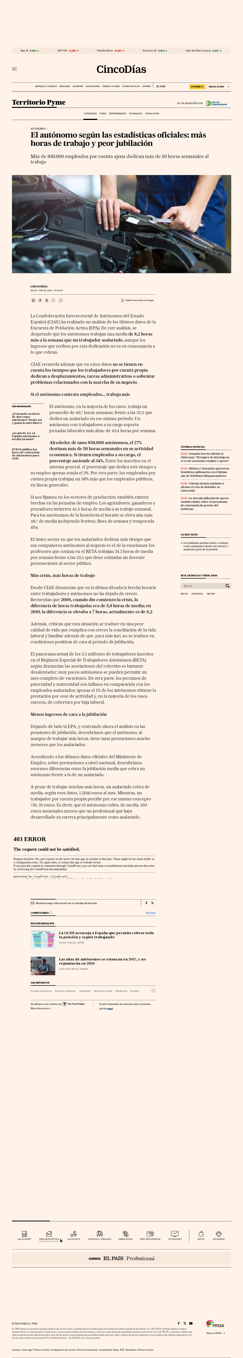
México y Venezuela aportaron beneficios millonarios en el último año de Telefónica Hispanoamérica (205, 472)
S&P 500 (62, 50)
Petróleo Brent (105, 50)
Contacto (16, 1350)
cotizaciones (174, 1239)
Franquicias (135, 113)
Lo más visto (189, 534)
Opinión (146, 86)
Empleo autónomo (41, 990)
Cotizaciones (93, 86)
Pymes (102, 113)
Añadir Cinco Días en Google (139, 300)
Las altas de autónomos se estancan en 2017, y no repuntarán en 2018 (102, 961)
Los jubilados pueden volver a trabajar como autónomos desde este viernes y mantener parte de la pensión (206, 546)
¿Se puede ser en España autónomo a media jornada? (25, 436)
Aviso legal (27, 1350)
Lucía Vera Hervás (68, 969)
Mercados (64, 86)
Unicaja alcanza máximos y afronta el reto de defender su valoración (202, 487)
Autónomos (90, 113)
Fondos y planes (111, 86)
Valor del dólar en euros (198, 50)
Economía (78, 86)
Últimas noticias (131, 86)
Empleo (134, 990)
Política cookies (41, 1350)
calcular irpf (24, 1239)
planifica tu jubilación (99, 1239)
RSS (122, 1350)
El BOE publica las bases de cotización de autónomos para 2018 (25, 454)
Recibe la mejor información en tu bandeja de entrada (66, 903)
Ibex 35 (24, 50)
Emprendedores (117, 113)
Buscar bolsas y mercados (199, 575)
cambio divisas (125, 1239)
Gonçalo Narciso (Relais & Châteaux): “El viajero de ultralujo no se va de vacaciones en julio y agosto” (205, 457)
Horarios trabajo (103, 990)
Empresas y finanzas (46, 86)
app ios (201, 1239)
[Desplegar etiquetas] (153, 990)
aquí (110, 1008)
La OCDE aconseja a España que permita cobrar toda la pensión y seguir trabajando (106, 935)
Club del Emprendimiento (217, 103)
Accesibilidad (105, 1350)
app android (219, 1239)
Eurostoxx (197, 594)
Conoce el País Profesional (121, 1258)
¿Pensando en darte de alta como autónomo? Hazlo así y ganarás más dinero (27, 418)
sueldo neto (73, 1239)
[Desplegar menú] (14, 69)
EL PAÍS (159, 85)
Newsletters (130, 1350)
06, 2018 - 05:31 (51, 290)
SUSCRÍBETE (197, 86)
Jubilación (85, 990)
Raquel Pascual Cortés (71, 943)
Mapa (116, 1350)
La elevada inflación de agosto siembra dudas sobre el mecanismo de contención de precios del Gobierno (205, 504)
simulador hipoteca (49, 1239)
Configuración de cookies (62, 1350)
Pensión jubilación (65, 990)
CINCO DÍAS (39, 286)
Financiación (152, 113)
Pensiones (121, 990)
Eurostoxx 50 (150, 50)
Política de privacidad (87, 1350)
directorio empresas (150, 1239)
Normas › (151, 912)
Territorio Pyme (38, 102)
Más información (40, 1008)
